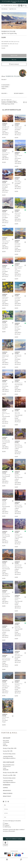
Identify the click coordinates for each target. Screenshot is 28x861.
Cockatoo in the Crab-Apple (18, 534)
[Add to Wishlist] (12, 125)
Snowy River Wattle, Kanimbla (18, 444)
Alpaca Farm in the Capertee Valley (6, 241)
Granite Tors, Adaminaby (5, 384)
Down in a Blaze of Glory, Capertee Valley (18, 268)
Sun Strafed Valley (6, 440)
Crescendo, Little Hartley (5, 269)
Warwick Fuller (8, 31)
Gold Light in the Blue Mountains (5, 127)
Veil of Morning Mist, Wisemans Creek (18, 356)
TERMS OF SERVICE (7, 793)
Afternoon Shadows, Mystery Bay (6, 413)
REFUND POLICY (7, 790)
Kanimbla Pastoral (18, 383)
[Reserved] (25, 152)
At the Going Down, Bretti (17, 244)
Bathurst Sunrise (5, 629)
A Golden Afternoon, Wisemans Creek (5, 566)
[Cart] (26, 5)
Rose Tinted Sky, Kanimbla (18, 326)
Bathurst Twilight (18, 505)
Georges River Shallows (18, 599)
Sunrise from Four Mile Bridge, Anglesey (18, 685)
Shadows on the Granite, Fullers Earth (5, 356)
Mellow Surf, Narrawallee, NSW (18, 655)
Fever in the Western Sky (17, 412)
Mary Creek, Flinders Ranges (18, 181)
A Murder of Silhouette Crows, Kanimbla (5, 215)
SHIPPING (5, 787)
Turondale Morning (6, 474)
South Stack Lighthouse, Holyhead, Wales (5, 685)
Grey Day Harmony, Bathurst (4, 503)
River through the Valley (18, 156)
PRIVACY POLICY (7, 796)
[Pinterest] (26, 102)
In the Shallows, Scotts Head (18, 298)
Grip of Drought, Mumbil (5, 718)
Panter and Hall (15, 851)
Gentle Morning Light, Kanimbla (18, 565)
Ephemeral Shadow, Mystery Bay (6, 184)
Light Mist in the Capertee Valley (18, 127)
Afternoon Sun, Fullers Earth (18, 213)
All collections (4, 8)
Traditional (7, 825)
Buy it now (14, 59)
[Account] (19, 6)
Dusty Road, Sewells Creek (17, 626)
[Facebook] (24, 102)
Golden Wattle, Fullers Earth (5, 298)
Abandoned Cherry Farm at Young (6, 594)
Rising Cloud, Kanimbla (17, 475)
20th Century (8, 827)
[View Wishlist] (23, 6)
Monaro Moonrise (6, 153)
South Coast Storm (6, 658)
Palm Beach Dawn (6, 534)
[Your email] (14, 817)
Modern (6, 823)
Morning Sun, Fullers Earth (5, 324)
